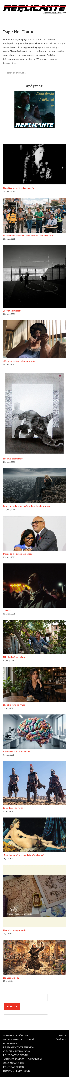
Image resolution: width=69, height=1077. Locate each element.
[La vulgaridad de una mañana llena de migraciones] (34, 486)
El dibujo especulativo (13, 458)
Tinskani (7, 610)
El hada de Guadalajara (14, 657)
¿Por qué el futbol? (12, 310)
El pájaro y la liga (11, 978)
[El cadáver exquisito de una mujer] (34, 165)
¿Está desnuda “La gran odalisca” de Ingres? (23, 855)
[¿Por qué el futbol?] (34, 277)
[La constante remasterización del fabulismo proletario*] (34, 216)
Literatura (10, 1043)
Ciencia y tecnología (16, 1051)
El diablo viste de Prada (14, 705)
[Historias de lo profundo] (34, 897)
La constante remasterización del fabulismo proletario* (28, 235)
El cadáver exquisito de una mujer (18, 188)
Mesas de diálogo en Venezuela (17, 554)
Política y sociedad (15, 1055)
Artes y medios (12, 1039)
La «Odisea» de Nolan (13, 808)
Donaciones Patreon (16, 1070)
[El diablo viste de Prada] (34, 685)
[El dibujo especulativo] (34, 414)
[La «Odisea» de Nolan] (34, 783)
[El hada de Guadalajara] (34, 637)
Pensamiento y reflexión (18, 1047)
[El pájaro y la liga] (34, 958)
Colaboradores (13, 1063)
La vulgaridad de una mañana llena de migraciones (26, 506)
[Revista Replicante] (34, 9)
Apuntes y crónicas (15, 1035)
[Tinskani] (34, 586)
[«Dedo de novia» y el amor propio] (34, 339)
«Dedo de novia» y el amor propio (19, 361)
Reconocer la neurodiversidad (17, 751)
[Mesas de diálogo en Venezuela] (34, 534)
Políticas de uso (13, 1067)
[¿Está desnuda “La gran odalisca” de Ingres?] (34, 835)
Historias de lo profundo (14, 930)
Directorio (35, 1059)
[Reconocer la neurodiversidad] (34, 732)
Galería (30, 1039)
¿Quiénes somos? (13, 1059)
